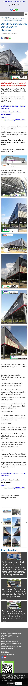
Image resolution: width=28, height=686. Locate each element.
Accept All (18, 683)
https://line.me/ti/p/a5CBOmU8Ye (14, 120)
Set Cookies (10, 683)
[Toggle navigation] (26, 14)
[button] (22, 14)
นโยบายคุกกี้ (12, 680)
